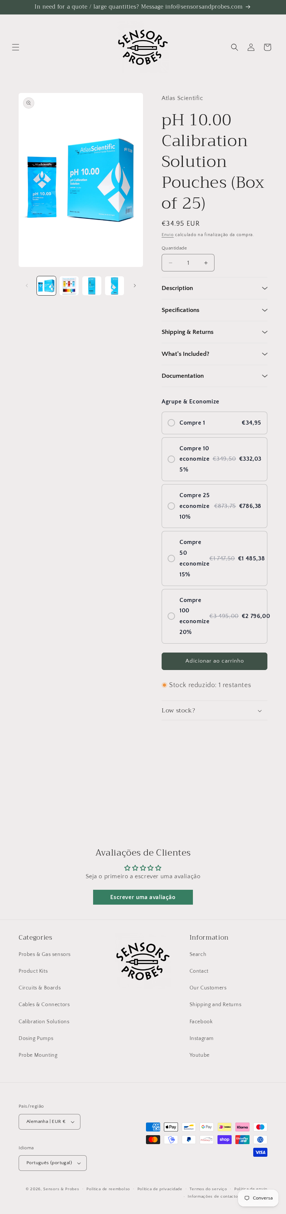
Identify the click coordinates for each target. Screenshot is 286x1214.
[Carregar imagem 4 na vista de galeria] (114, 285)
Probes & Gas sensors (45, 954)
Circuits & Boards (40, 988)
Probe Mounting (38, 1055)
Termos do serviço (208, 1189)
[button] (15, 47)
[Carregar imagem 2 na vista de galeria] (69, 285)
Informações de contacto (213, 1196)
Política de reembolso (108, 1189)
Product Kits (33, 971)
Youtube (200, 1055)
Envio (168, 234)
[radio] (214, 423)
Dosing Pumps (36, 1038)
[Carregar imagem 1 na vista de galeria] (46, 285)
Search (198, 954)
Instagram (202, 1038)
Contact (199, 971)
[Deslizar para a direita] (135, 285)
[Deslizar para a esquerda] (27, 285)
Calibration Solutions (44, 1022)
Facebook (201, 1022)
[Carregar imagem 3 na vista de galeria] (91, 285)
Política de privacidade (159, 1189)
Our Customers (208, 988)
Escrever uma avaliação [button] (142, 897)
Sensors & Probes (61, 1189)
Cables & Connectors (44, 1005)
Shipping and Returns (216, 1005)
